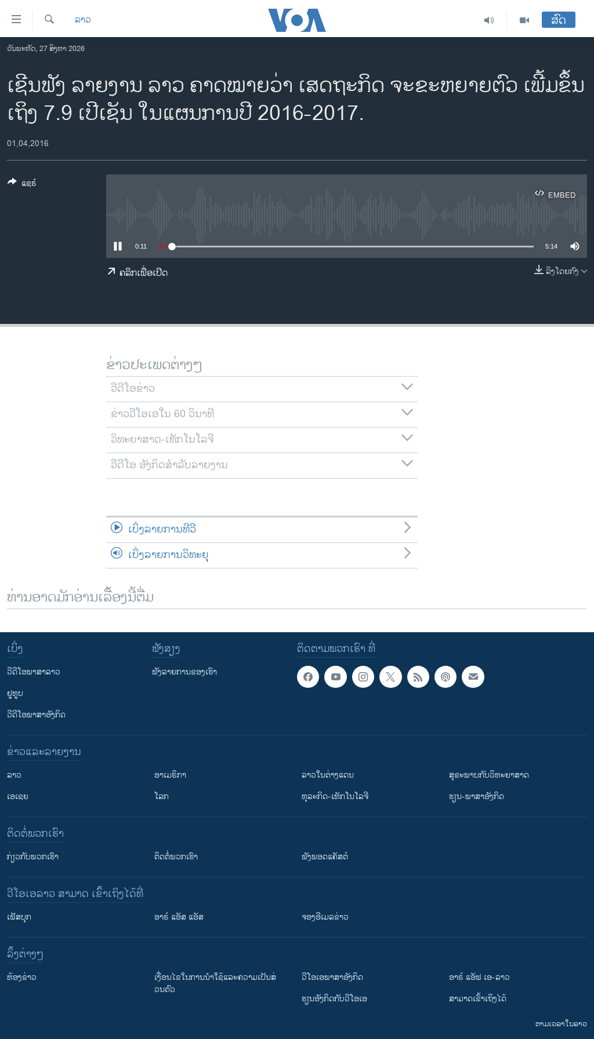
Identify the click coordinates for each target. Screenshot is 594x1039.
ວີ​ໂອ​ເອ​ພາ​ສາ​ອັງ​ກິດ (332, 977)
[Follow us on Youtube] (335, 677)
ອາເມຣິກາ (170, 775)
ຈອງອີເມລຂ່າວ (325, 917)
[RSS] (418, 677)
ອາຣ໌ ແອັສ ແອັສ (179, 917)
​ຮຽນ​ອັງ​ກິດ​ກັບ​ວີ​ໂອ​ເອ (334, 999)
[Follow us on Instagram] (363, 677)
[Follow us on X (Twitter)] (390, 677)
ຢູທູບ (15, 693)
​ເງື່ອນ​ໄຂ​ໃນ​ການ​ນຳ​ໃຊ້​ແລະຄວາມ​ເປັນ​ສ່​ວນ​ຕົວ (215, 983)
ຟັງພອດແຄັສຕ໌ (325, 857)
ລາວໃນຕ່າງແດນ (328, 775)
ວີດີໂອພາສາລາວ (33, 672)
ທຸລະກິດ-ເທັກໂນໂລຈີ (335, 796)
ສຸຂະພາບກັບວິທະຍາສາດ (489, 775)
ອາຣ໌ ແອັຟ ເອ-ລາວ (479, 977)
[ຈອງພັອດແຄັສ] (473, 677)
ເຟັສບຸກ (19, 917)
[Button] (22, 185)
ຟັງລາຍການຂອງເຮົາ (184, 672)
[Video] (524, 20)
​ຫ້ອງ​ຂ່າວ (22, 977)
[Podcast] (445, 677)
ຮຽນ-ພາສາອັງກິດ (476, 796)
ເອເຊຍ (17, 796)
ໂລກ (161, 796)
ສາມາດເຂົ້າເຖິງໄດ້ (477, 999)
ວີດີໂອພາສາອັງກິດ (36, 715)
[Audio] (489, 20)
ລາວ (83, 20)
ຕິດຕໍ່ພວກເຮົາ (176, 857)
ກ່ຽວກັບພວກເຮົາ (33, 857)
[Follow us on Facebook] (308, 677)
